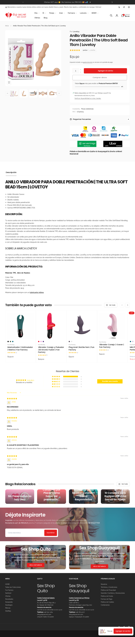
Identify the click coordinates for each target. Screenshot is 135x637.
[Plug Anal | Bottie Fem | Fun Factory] (82, 335)
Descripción (11, 172)
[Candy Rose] (41, 341)
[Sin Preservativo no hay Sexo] (19, 496)
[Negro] (8, 341)
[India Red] (38, 341)
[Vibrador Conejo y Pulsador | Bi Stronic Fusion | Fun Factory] (51, 335)
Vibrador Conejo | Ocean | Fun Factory (111, 345)
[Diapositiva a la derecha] (112, 2)
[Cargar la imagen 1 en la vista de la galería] (14, 93)
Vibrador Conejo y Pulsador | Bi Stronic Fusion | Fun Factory (51, 349)
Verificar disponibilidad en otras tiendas (88, 98)
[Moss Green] (10, 341)
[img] (12, 399)
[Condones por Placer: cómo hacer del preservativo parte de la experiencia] (51, 496)
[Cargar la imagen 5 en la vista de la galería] (53, 93)
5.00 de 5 (30, 380)
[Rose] (71, 341)
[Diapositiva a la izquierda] (23, 2)
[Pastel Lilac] (132, 341)
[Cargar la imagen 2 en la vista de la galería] (24, 93)
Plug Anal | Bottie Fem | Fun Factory (81, 348)
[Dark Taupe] (69, 341)
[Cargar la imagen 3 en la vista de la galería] (33, 93)
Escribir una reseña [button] (110, 381)
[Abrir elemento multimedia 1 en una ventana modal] (33, 58)
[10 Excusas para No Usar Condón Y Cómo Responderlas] (83, 496)
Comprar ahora (100, 77)
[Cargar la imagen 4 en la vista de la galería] (43, 93)
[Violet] (43, 341)
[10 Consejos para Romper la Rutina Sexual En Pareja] (115, 496)
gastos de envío (87, 62)
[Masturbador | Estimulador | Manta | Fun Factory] (20, 335)
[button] (36, 13)
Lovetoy (74, 32)
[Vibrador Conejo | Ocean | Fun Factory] (112, 335)
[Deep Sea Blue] (12, 341)
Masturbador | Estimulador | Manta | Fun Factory (20, 348)
